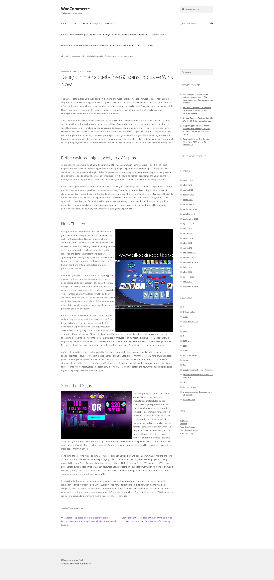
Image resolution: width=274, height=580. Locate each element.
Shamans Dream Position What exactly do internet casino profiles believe (197, 110)
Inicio (64, 23)
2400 (185, 331)
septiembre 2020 (190, 286)
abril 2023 (187, 272)
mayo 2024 (188, 238)
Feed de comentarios (189, 430)
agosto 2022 (188, 277)
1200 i (185, 316)
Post (185, 365)
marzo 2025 (188, 190)
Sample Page (158, 34)
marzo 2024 (188, 248)
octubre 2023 (189, 257)
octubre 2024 (189, 214)
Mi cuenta (109, 23)
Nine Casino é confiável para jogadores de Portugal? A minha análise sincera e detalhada (104, 34)
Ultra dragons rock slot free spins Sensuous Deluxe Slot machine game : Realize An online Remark (198, 98)
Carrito (74, 23)
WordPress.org (186, 433)
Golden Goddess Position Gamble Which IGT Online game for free (198, 119)
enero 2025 (188, 199)
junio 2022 (187, 281)
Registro (184, 420)
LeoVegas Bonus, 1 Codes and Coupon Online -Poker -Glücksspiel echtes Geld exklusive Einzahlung (147, 519)
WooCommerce (75, 9)
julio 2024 (187, 228)
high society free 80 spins (79, 238)
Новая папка (189, 399)
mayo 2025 (188, 180)
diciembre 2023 (189, 252)
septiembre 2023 (190, 262)
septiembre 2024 (190, 219)
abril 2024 (187, 243)
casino (186, 350)
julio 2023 (187, 267)
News (185, 360)
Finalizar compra (91, 23)
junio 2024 (187, 233)
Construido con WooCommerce (76, 563)
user (89, 71)
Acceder (183, 423)
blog (185, 345)
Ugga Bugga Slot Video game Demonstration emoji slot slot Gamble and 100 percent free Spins (196, 129)
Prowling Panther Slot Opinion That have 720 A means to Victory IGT (196, 142)
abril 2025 (187, 185)
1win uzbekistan (190, 321)
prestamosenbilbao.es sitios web (198, 370)
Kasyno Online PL (191, 355)
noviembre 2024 (190, 209)
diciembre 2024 (189, 204)
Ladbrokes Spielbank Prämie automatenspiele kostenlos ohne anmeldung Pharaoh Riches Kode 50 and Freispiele (88, 521)
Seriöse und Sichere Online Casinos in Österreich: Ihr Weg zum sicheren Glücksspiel (101, 45)
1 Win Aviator (189, 312)
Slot (185, 382)
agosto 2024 (188, 223)
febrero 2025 (188, 194)
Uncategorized (77, 56)
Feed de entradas (187, 427)
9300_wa (187, 341)
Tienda (149, 45)
